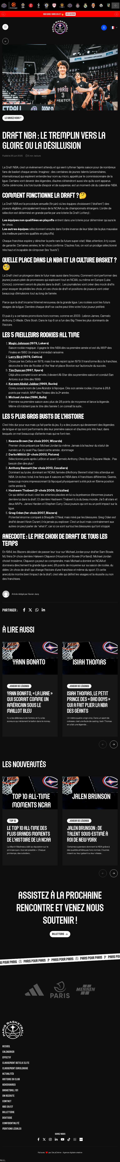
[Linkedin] (56, 1139)
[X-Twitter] (44, 1139)
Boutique (7, 1117)
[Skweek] (81, 1139)
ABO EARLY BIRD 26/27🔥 (59, 14)
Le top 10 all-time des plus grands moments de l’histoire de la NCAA (29, 834)
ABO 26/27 (7, 1106)
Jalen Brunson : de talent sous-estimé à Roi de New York (87, 834)
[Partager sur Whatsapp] (37, 610)
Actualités (8, 1073)
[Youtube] (62, 1139)
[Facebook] (39, 1139)
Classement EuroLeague (15, 1068)
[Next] (114, 744)
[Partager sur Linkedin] (43, 610)
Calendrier (8, 1051)
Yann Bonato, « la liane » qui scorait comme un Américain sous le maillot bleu (29, 702)
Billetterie (58, 934)
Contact (6, 1101)
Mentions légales (11, 1128)
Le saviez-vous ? (13, 118)
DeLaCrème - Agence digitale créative (67, 1152)
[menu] (5, 27)
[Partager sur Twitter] (30, 610)
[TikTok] (69, 1139)
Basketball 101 (10, 1090)
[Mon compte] (104, 27)
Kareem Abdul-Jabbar (24, 383)
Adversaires (9, 1084)
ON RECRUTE (8, 1095)
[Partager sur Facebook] (24, 610)
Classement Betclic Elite (15, 1062)
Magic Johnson (19, 343)
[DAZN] (74, 1139)
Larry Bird (15, 356)
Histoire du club (11, 1079)
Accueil (6, 1046)
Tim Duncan (17, 370)
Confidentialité (10, 1123)
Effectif (6, 1057)
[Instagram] (50, 1139)
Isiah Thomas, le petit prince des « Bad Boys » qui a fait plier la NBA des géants (88, 702)
